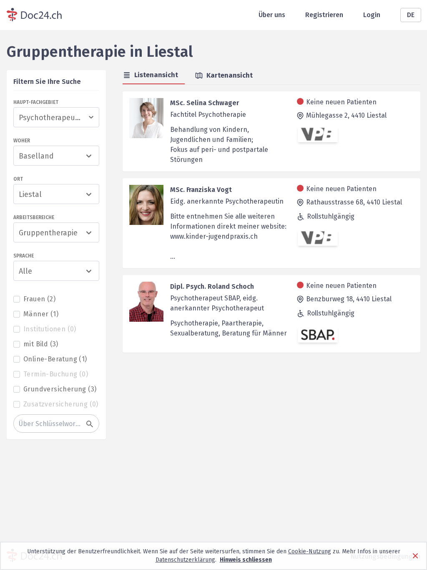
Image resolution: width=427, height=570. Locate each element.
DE (410, 15)
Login (371, 15)
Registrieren (324, 15)
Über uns (272, 15)
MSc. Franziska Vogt (201, 190)
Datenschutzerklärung (185, 559)
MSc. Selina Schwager (204, 103)
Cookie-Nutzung (309, 551)
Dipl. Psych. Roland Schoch (212, 286)
